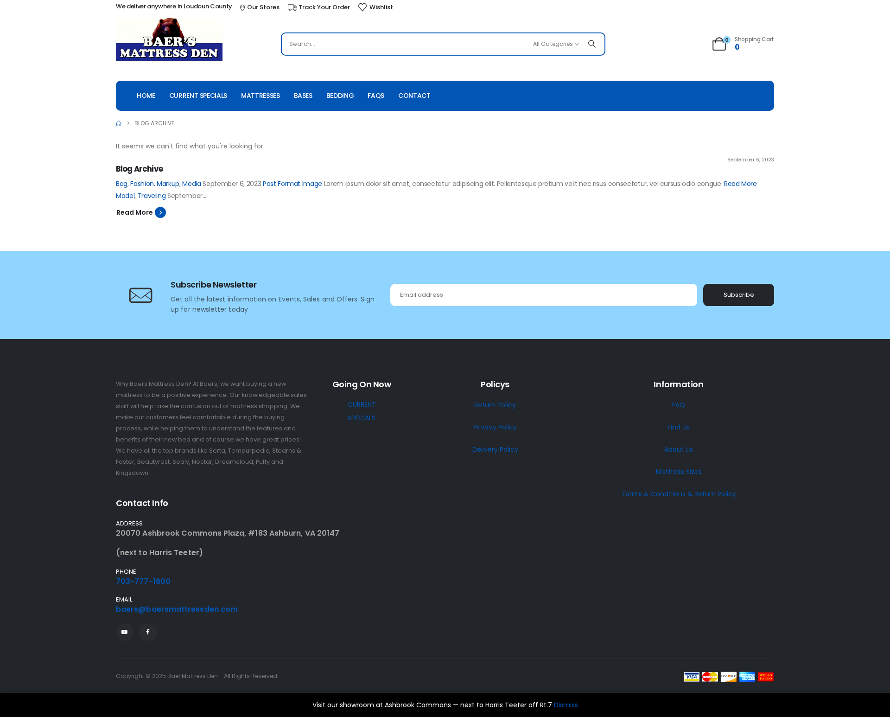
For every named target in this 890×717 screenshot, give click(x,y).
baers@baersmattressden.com (177, 609)
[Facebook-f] (148, 632)
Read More (740, 183)
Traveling (152, 195)
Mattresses (260, 95)
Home (146, 95)
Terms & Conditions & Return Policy (678, 494)
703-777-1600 (143, 581)
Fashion (142, 183)
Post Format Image (292, 183)
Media (191, 183)
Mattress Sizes (679, 471)
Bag (121, 183)
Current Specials (198, 95)
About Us (678, 449)
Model (125, 195)
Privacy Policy (495, 427)
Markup (168, 183)
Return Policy (495, 405)
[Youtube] (125, 632)
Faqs (376, 95)
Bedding (340, 95)
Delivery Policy (495, 449)
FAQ (678, 405)
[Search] (591, 44)
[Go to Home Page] (118, 123)
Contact (414, 95)
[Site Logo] (169, 40)
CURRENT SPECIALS (362, 411)
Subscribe (739, 294)
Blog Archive (139, 168)
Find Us (679, 427)
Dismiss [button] (566, 705)
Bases (303, 95)
